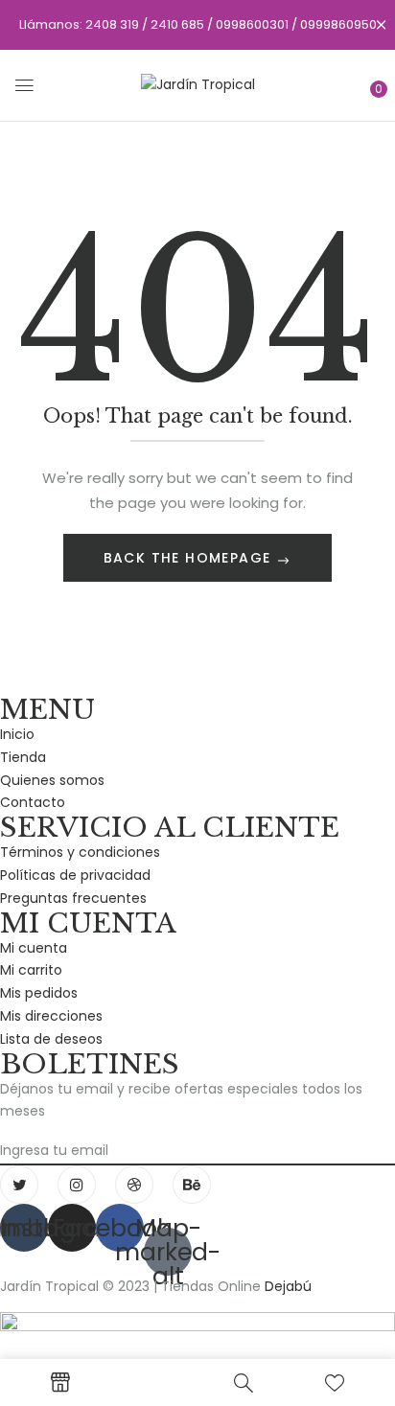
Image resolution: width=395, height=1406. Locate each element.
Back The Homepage (190, 557)
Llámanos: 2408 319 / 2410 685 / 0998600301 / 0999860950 (198, 24)
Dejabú (288, 1286)
